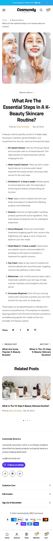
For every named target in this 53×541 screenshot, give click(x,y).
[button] (6, 2)
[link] (13, 330)
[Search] (41, 10)
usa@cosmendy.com (11, 458)
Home (4, 20)
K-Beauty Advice (17, 20)
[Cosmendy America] (26, 10)
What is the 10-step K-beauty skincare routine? (25, 406)
